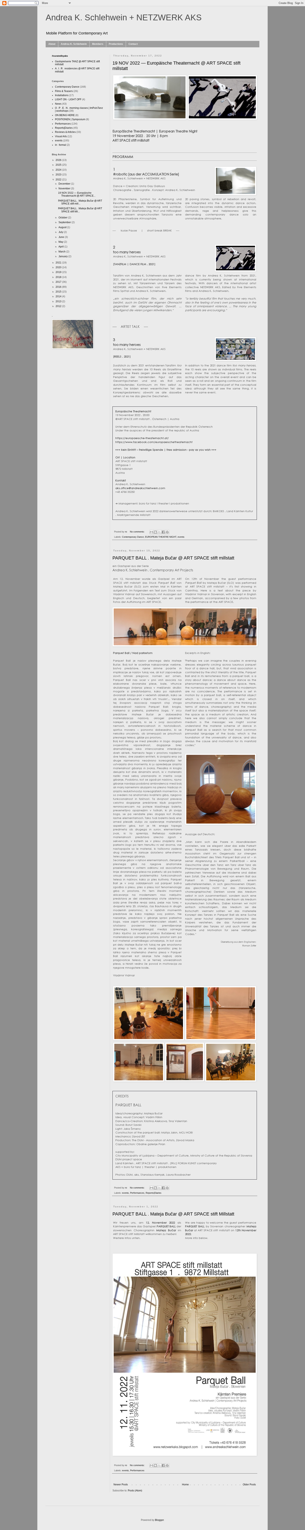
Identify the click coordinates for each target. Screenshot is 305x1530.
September (65, 222)
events (181, 537)
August (63, 227)
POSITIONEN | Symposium (70, 119)
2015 (59, 291)
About (51, 44)
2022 (59, 179)
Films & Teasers (64, 91)
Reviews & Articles (65, 132)
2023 (59, 174)
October (63, 217)
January (63, 256)
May (61, 241)
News (58, 103)
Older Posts (249, 1484)
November (65, 188)
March (62, 251)
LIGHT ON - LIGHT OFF (68, 99)
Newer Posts (120, 1484)
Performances (137, 1193)
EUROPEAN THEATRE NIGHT (160, 537)
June (62, 237)
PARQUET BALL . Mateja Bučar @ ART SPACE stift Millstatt (173, 1214)
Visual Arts (61, 136)
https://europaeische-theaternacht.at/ (142, 438)
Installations (61, 95)
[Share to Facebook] (163, 532)
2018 (59, 277)
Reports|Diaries (153, 1193)
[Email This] (151, 532)
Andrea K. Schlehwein (74, 44)
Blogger (159, 1520)
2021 (59, 262)
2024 (59, 169)
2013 (59, 301)
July (61, 232)
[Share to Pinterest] (167, 532)
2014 (59, 296)
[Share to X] (159, 532)
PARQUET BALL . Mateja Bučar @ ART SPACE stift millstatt (173, 558)
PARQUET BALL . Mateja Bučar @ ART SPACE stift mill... (80, 202)
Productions (116, 44)
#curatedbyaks (60, 56)
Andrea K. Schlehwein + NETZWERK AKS (124, 17)
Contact (133, 44)
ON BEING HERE (65, 115)
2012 (59, 306)
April (61, 246)
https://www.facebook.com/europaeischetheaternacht (154, 442)
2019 (59, 272)
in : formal (60, 144)
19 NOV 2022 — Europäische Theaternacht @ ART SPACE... (76, 194)
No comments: (137, 531)
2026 (59, 160)
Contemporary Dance (133, 537)
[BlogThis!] (155, 532)
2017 (59, 281)
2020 (59, 267)
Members (97, 44)
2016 (59, 286)
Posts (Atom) (135, 1490)
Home (185, 1484)
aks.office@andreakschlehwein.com (140, 488)
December (65, 183)
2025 (59, 164)
